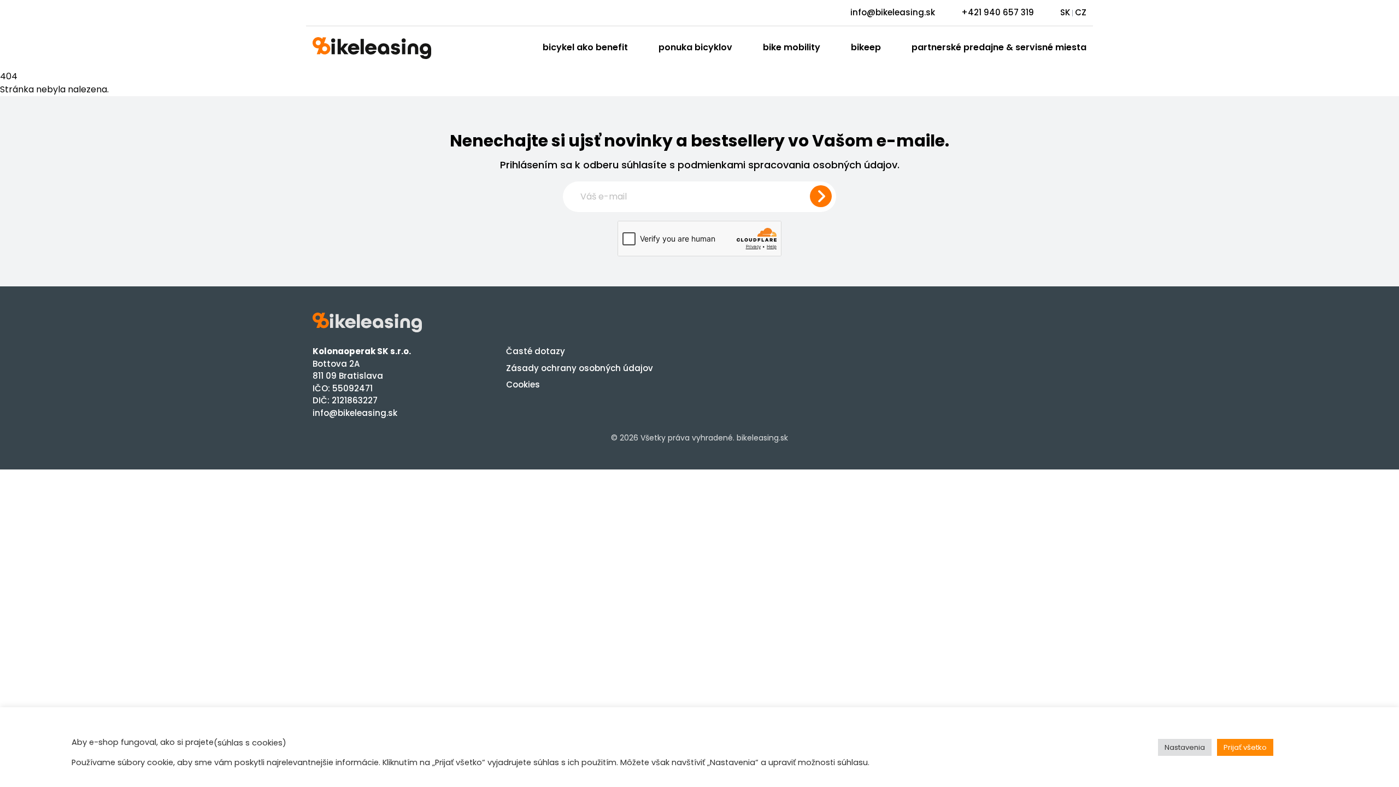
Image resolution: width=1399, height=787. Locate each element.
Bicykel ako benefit (585, 47)
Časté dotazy (535, 351)
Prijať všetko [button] (1245, 747)
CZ (1080, 12)
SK (1065, 12)
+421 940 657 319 (997, 12)
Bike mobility (791, 47)
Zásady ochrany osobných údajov (579, 368)
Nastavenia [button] (1185, 747)
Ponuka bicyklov (695, 47)
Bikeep (866, 47)
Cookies (523, 384)
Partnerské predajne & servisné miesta (999, 47)
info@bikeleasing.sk (892, 12)
